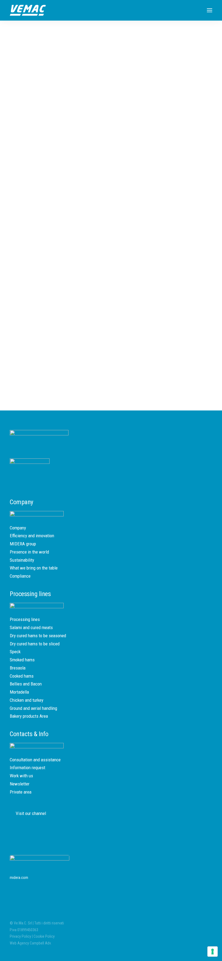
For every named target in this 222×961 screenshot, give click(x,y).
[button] (209, 10)
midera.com (19, 877)
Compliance (20, 576)
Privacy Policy (20, 936)
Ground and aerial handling (33, 708)
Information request (27, 767)
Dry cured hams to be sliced (35, 643)
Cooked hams (22, 676)
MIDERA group (23, 543)
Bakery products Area (29, 716)
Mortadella (19, 692)
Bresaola (17, 668)
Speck (15, 651)
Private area (20, 792)
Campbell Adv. (40, 943)
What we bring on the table (34, 568)
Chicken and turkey (26, 700)
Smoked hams (22, 659)
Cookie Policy (44, 936)
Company (18, 527)
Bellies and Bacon (26, 684)
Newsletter (20, 784)
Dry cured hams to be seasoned (38, 635)
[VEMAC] (28, 10)
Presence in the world (29, 552)
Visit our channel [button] (31, 813)
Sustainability (22, 560)
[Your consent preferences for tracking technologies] (212, 951)
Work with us (21, 775)
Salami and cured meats (31, 627)
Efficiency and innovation (32, 535)
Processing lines (25, 619)
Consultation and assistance (35, 759)
